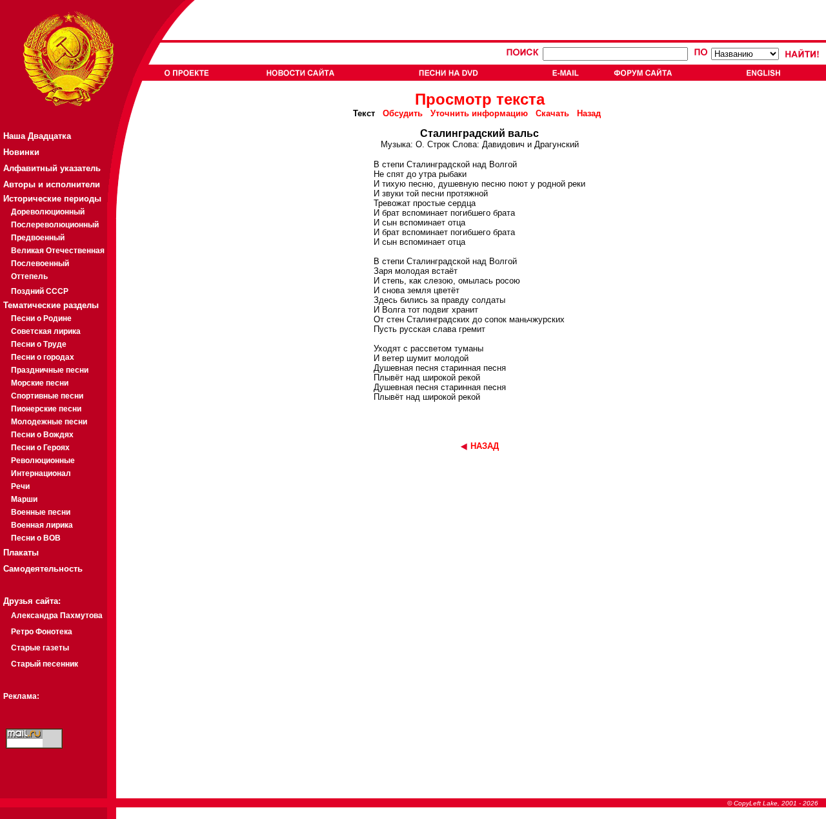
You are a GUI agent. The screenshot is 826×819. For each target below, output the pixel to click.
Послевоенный (40, 263)
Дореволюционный (48, 211)
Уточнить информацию (479, 113)
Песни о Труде (38, 344)
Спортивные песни (47, 395)
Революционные (43, 460)
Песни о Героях (40, 447)
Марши (24, 499)
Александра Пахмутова (57, 615)
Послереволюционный (55, 224)
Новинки (21, 152)
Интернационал (41, 473)
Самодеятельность (43, 569)
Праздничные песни (49, 370)
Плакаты (21, 552)
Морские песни (39, 383)
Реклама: (21, 696)
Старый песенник (44, 664)
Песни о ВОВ (36, 538)
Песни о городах (42, 357)
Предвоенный (38, 237)
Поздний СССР (39, 291)
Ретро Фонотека (41, 631)
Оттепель (29, 276)
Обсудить (403, 113)
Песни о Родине (41, 318)
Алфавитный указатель (52, 168)
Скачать (552, 113)
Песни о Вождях (42, 434)
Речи (20, 486)
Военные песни (40, 512)
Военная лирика (42, 525)
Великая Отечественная (58, 250)
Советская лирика (46, 331)
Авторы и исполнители (51, 184)
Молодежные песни (49, 421)
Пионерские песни (46, 408)
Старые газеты (40, 647)
